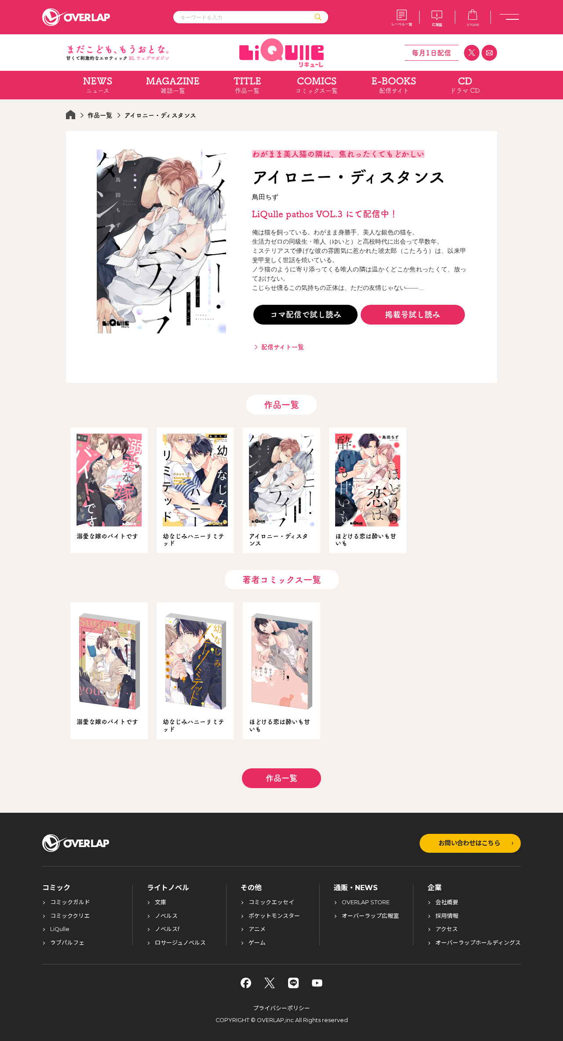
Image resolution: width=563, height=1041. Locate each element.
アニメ (257, 929)
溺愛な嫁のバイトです (107, 536)
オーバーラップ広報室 (370, 916)
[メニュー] (509, 17)
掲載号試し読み (412, 314)
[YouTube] (317, 983)
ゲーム (257, 943)
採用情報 (446, 916)
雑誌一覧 (173, 85)
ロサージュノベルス (180, 943)
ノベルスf (167, 929)
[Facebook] (246, 983)
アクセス (446, 929)
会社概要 (446, 903)
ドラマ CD (465, 85)
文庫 (160, 903)
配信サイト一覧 (282, 347)
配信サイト (394, 85)
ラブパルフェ (67, 943)
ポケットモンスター (274, 916)
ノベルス (166, 916)
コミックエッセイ (271, 903)
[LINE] (293, 983)
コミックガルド (70, 903)
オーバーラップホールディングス (478, 943)
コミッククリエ (70, 916)
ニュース (97, 85)
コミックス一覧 (316, 85)
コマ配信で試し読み (305, 314)
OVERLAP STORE (366, 903)
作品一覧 (247, 85)
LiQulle (59, 929)
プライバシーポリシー (281, 1008)
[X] (269, 983)
